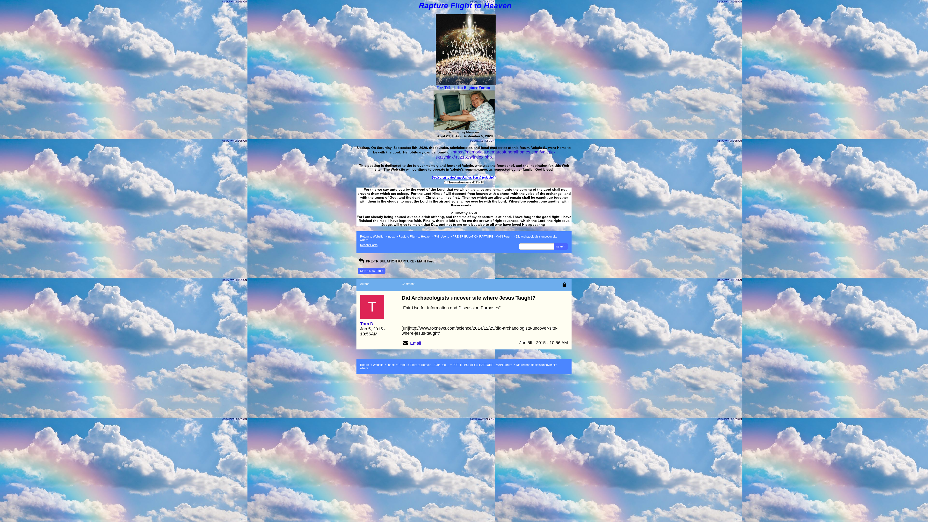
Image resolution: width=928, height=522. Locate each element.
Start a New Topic (371, 271)
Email (415, 343)
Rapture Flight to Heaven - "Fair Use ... (424, 236)
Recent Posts (368, 245)
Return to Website (372, 236)
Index (391, 236)
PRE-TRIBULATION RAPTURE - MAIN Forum (482, 236)
